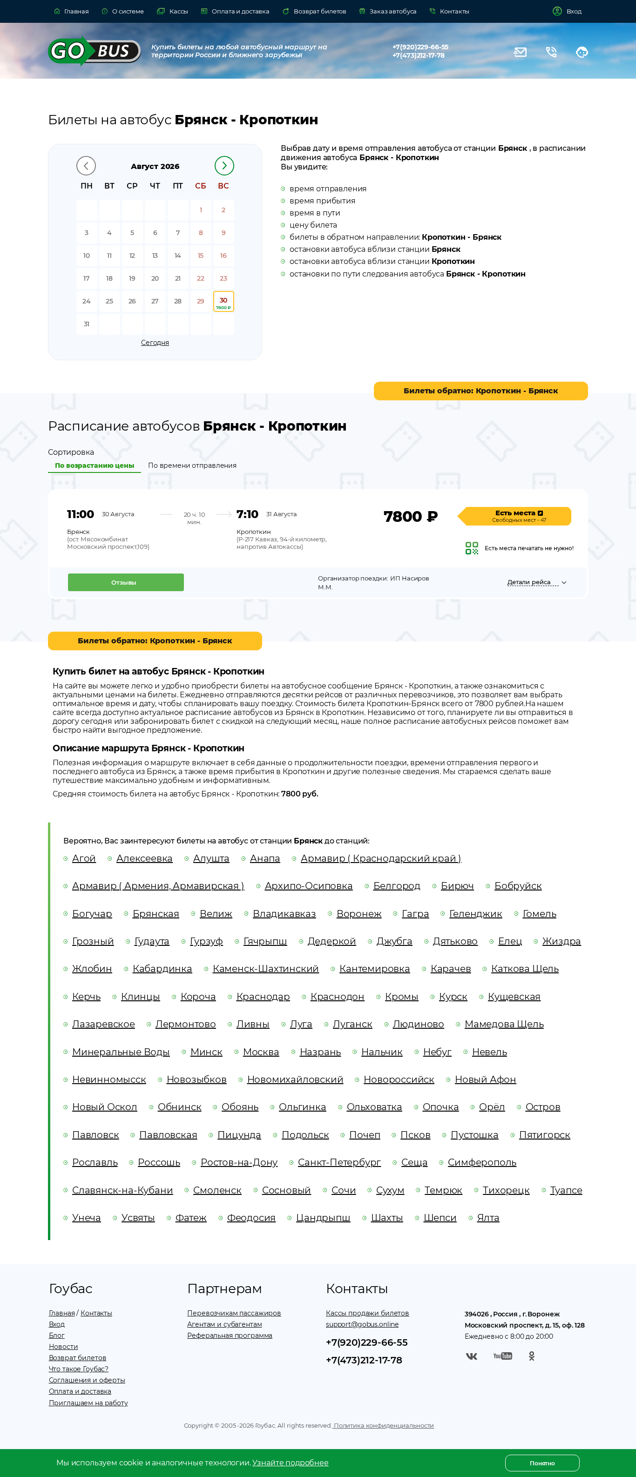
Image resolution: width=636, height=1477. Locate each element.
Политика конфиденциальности (383, 1425)
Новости (63, 1346)
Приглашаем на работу (88, 1403)
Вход (57, 1324)
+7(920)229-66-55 (420, 47)
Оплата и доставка (80, 1391)
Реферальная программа (229, 1335)
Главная (62, 1313)
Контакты (96, 1313)
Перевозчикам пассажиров (234, 1313)
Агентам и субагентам (224, 1324)
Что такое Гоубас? (79, 1369)
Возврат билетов (78, 1358)
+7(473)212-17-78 (418, 55)
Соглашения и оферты (87, 1380)
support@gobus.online (362, 1324)
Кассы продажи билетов (367, 1313)
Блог (57, 1335)
